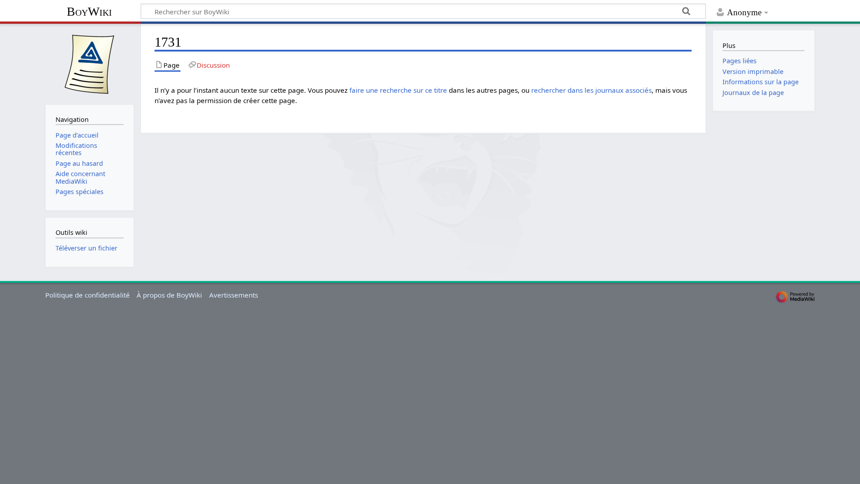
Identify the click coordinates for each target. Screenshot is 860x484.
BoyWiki (89, 11)
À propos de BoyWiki (169, 294)
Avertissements (233, 294)
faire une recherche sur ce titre (398, 90)
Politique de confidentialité (87, 294)
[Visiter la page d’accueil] (89, 63)
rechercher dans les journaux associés (591, 90)
